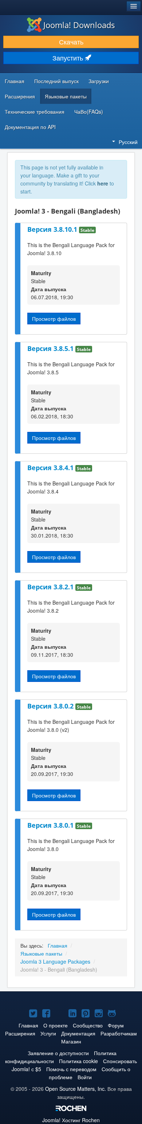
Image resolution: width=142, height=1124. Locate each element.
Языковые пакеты (66, 96)
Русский (128, 141)
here (102, 183)
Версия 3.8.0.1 (51, 825)
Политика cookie (78, 1061)
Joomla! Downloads (79, 24)
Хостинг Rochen (71, 1120)
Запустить (68, 57)
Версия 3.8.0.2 (51, 706)
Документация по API (30, 126)
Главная (14, 81)
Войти (85, 1077)
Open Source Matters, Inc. (75, 1088)
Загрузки (98, 81)
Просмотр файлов (54, 318)
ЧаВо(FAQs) (88, 111)
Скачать (71, 41)
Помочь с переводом (71, 1069)
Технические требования (34, 111)
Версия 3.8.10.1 (53, 229)
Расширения (20, 96)
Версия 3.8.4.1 (51, 467)
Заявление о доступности (58, 1053)
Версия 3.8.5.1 (51, 348)
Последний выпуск (56, 81)
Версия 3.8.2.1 (51, 586)
